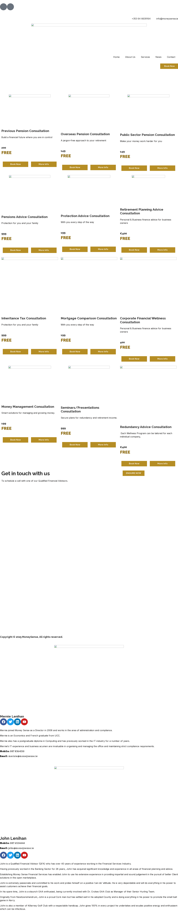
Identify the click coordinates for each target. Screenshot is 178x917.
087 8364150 (17, 751)
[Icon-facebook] (3, 6)
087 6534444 (17, 843)
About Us (130, 57)
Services (145, 57)
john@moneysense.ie (21, 848)
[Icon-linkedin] (10, 6)
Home (116, 57)
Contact (171, 57)
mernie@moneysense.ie (23, 756)
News (158, 57)
